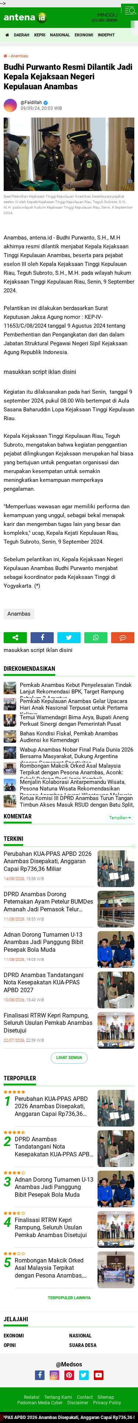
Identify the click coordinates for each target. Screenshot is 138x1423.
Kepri (39, 35)
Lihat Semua (69, 1057)
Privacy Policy (107, 1402)
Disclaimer (77, 1402)
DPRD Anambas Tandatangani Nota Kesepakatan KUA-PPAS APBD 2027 (44, 983)
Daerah (21, 35)
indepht (106, 35)
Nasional (60, 35)
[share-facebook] (42, 637)
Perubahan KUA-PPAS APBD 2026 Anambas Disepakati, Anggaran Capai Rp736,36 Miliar (48, 861)
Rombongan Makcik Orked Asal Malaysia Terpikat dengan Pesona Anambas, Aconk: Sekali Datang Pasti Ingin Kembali (50, 1268)
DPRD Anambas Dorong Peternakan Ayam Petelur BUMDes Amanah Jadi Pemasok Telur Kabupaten (48, 902)
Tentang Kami (58, 1397)
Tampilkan (118, 817)
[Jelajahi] (129, 10)
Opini (10, 1345)
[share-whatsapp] (95, 637)
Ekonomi (84, 35)
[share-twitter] (69, 637)
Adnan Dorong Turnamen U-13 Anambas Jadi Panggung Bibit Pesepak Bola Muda (43, 942)
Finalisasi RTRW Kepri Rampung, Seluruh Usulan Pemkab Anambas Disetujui (48, 1023)
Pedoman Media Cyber (40, 1402)
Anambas (19, 613)
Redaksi (31, 1397)
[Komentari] (122, 637)
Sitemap (106, 1397)
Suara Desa (82, 1345)
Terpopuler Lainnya (69, 1298)
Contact (85, 1397)
